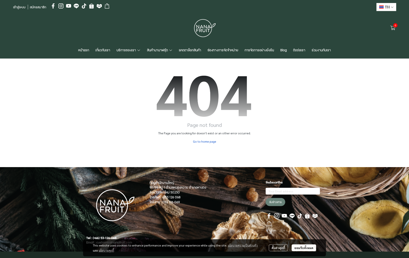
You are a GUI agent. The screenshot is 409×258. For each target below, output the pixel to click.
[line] (76, 6)
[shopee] (91, 6)
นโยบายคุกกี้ (106, 250)
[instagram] (61, 6)
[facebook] (53, 6)
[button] (386, 7)
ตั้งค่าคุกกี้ (278, 248)
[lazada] (99, 6)
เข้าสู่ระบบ (19, 7)
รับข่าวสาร (275, 202)
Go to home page (204, 141)
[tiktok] (84, 6)
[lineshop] (107, 6)
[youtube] (68, 6)
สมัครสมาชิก (38, 7)
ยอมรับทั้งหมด (303, 248)
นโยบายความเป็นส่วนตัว (243, 245)
